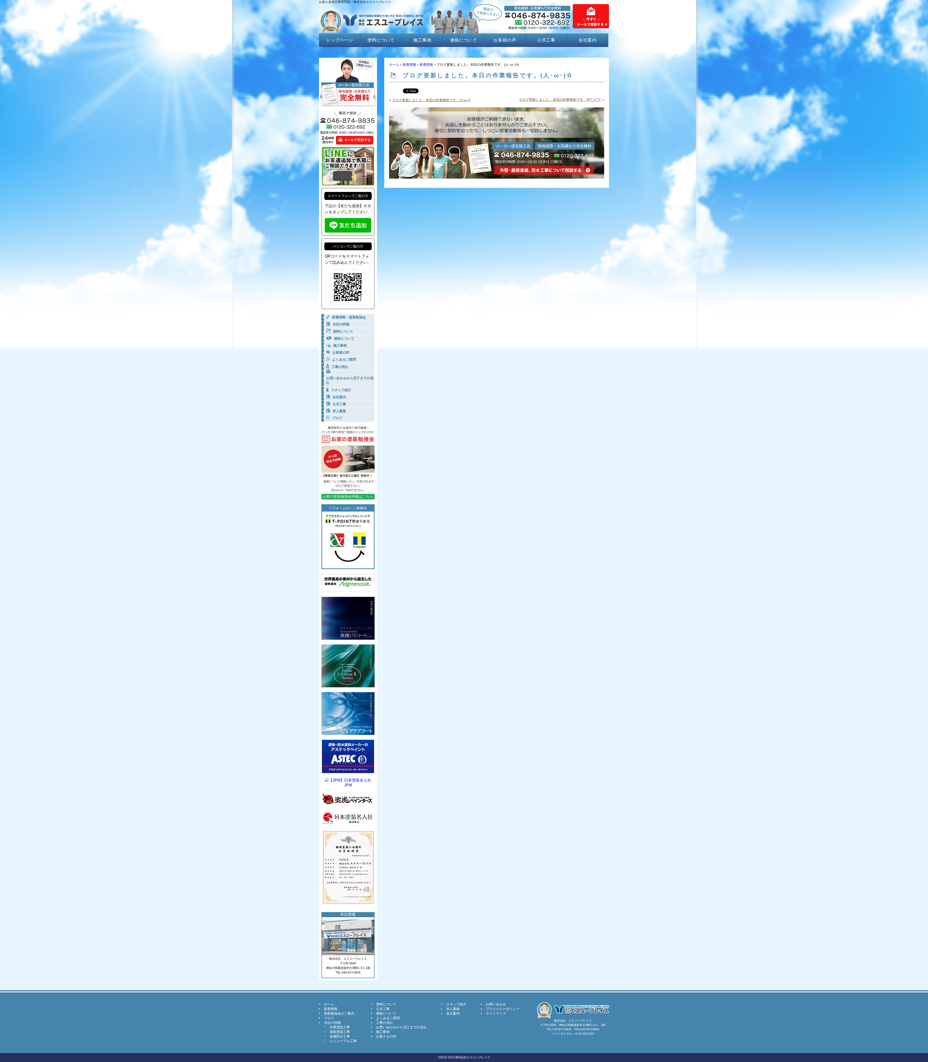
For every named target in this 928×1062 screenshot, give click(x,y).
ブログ (329, 1018)
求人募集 (453, 1009)
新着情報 (409, 64)
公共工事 (546, 40)
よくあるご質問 (388, 1018)
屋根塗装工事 (340, 1032)
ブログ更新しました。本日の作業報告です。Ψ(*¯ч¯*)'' (560, 100)
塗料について (381, 40)
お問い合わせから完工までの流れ (401, 1027)
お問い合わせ (496, 1004)
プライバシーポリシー (503, 1009)
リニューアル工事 (343, 1041)
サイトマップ (496, 1013)
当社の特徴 (332, 1023)
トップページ (339, 40)
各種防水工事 (340, 1036)
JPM (348, 785)
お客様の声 (504, 40)
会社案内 (588, 40)
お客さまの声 (386, 1036)
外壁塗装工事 (340, 1027)
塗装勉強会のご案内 (339, 1013)
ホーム (394, 64)
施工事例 (422, 40)
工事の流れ (384, 1023)
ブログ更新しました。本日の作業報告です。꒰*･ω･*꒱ (431, 100)
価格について (463, 40)
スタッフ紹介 (456, 1004)
